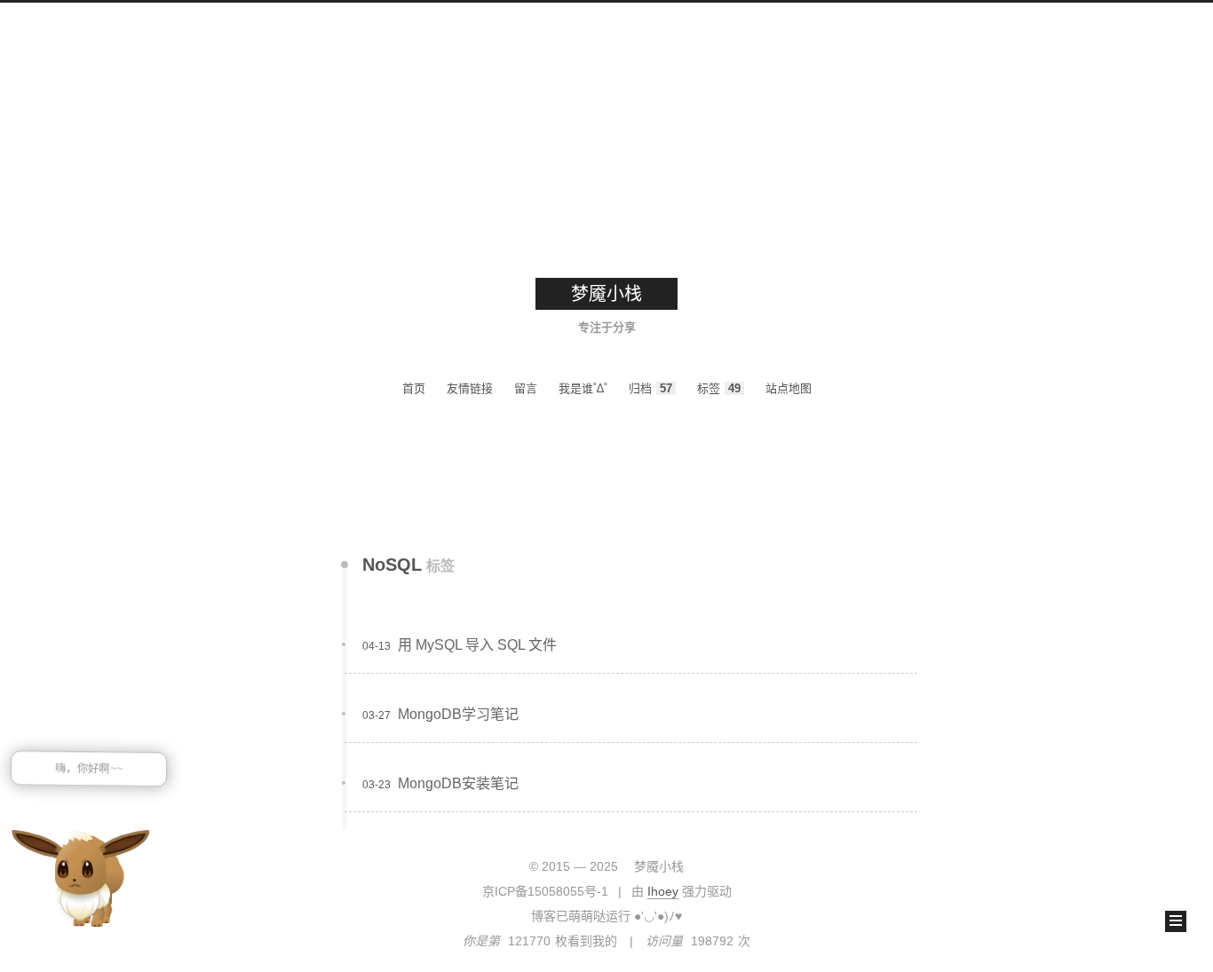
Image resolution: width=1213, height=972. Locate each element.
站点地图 (788, 388)
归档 (650, 388)
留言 (525, 388)
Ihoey (662, 891)
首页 (413, 388)
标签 (719, 388)
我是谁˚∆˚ (583, 388)
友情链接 (470, 388)
